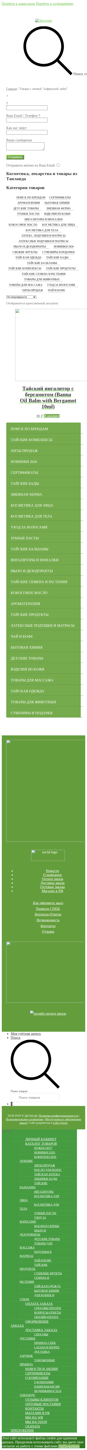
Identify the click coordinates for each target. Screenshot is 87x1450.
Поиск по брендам (31, 197)
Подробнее (71, 1446)
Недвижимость (48, 920)
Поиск (16, 1038)
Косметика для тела (42, 230)
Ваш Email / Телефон (23, 116)
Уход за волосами (61, 285)
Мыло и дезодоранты (29, 246)
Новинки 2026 (64, 246)
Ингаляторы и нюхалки (43, 219)
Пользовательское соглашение (24, 1119)
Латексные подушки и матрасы (43, 241)
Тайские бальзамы (42, 263)
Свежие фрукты (24, 252)
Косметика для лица (58, 224)
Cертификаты (60, 197)
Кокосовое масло (23, 224)
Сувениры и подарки (58, 252)
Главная (11, 89)
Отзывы (48, 931)
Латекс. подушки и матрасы (43, 235)
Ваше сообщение (19, 140)
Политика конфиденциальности (58, 1115)
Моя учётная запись (26, 1033)
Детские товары (26, 208)
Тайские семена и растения (44, 274)
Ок (60, 1446)
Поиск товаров (19, 1091)
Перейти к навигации (18, 4)
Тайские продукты (61, 268)
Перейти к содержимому (55, 4)
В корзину (52, 416)
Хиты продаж (32, 290)
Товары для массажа (25, 285)
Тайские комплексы (24, 268)
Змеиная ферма (58, 208)
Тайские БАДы (57, 257)
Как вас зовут (16, 128)
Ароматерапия (28, 202)
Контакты (48, 926)
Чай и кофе (56, 290)
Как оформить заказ (48, 903)
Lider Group (60, 1122)
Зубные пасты (28, 213)
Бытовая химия (57, 202)
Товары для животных (42, 279)
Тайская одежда (28, 257)
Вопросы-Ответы (48, 914)
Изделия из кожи (57, 213)
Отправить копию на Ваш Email (30, 165)
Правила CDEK (48, 909)
